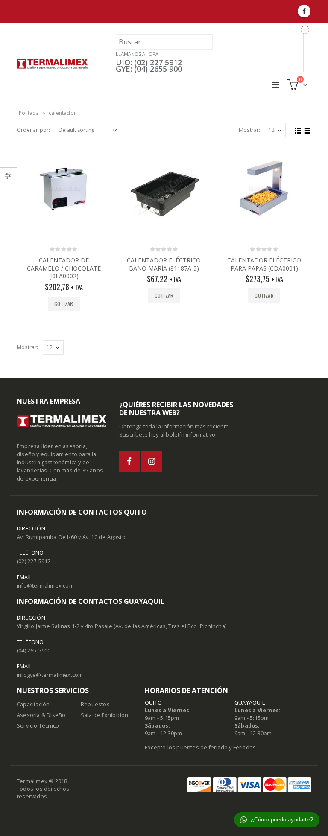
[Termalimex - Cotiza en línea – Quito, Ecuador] (52, 63)
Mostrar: (250, 130)
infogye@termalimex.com (50, 675)
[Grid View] (298, 130)
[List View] (307, 130)
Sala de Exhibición (105, 715)
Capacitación (33, 704)
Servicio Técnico (38, 725)
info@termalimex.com (45, 585)
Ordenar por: (33, 130)
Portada (29, 113)
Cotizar (63, 304)
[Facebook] (304, 11)
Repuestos (95, 704)
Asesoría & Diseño (41, 715)
